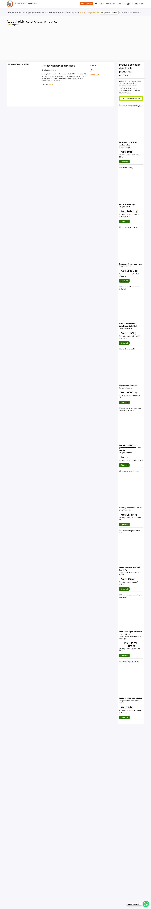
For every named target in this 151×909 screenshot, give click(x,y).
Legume (129, 147)
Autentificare (139, 4)
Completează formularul (109, 13)
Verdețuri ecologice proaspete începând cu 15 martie (130, 447)
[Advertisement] (75, 41)
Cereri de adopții (124, 4)
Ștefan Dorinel (138, 460)
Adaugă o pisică (86, 4)
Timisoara (94, 70)
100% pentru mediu (31, 3)
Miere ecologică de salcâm (130, 698)
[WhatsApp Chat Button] (146, 904)
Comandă (124, 162)
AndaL (51, 85)
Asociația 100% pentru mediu (89, 13)
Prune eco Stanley (127, 204)
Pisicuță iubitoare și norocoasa (58, 65)
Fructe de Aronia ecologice (130, 264)
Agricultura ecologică (126, 81)
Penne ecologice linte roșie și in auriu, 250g (130, 632)
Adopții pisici (110, 4)
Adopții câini (99, 4)
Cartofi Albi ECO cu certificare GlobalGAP (128, 324)
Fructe (128, 207)
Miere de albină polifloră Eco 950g (129, 568)
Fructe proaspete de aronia (130, 508)
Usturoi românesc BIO (128, 385)
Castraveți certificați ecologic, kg (128, 143)
